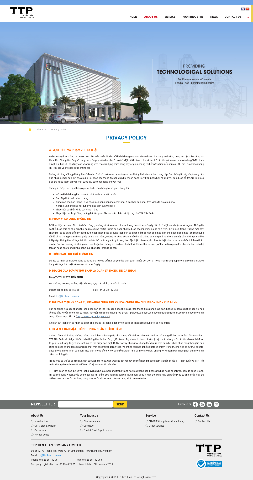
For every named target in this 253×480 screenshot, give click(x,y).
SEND (120, 404)
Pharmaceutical (91, 421)
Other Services (156, 425)
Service (170, 16)
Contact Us (233, 16)
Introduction (41, 421)
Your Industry (192, 16)
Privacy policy (41, 434)
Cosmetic (88, 425)
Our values (40, 430)
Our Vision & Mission (45, 425)
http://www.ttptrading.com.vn (93, 316)
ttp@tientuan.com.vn (67, 296)
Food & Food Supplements (97, 430)
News (214, 16)
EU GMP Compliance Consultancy (167, 421)
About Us (151, 16)
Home (133, 16)
